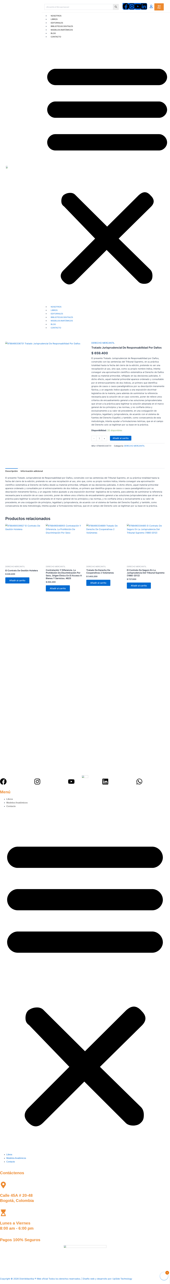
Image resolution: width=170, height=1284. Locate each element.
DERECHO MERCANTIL (103, 343)
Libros (54, 19)
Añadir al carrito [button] (17, 580)
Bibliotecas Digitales (62, 26)
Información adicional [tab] (32, 471)
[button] (85, 982)
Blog (53, 33)
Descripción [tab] (11, 471)
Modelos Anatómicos (62, 30)
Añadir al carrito (121, 438)
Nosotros (56, 16)
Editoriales (57, 23)
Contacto (56, 37)
